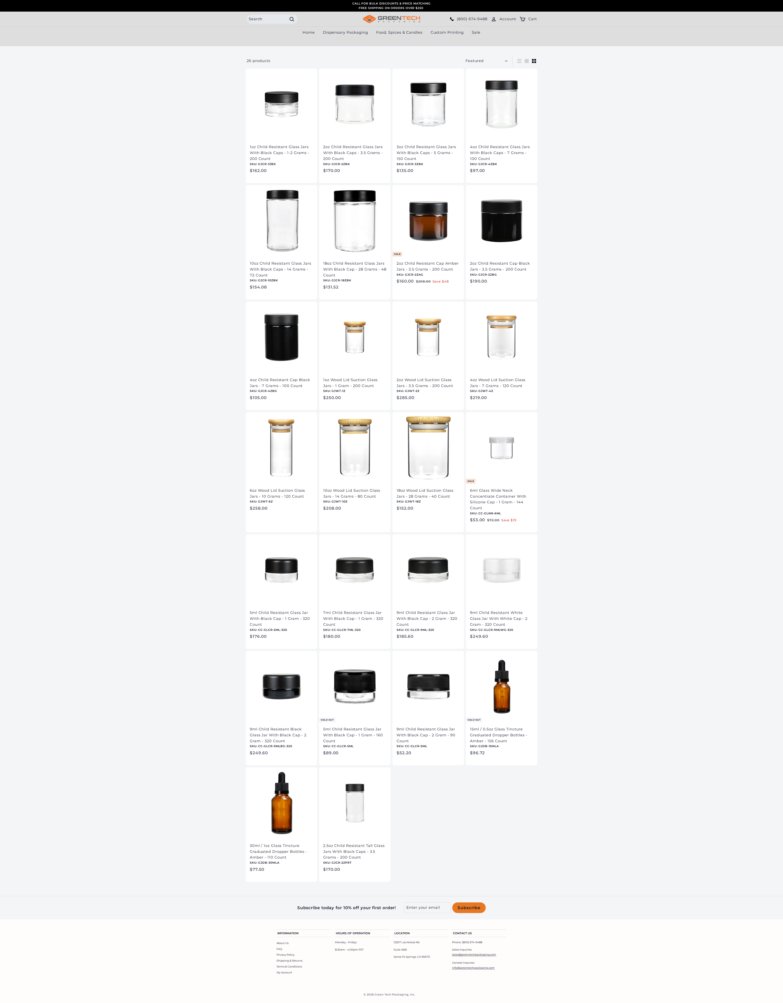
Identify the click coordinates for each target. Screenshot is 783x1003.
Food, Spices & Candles (399, 32)
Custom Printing (447, 32)
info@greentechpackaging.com (473, 967)
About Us (282, 943)
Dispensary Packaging (345, 32)
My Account (284, 972)
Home (309, 32)
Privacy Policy (285, 954)
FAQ (279, 949)
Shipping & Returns (289, 960)
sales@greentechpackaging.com (474, 954)
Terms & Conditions (289, 966)
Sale (476, 32)
